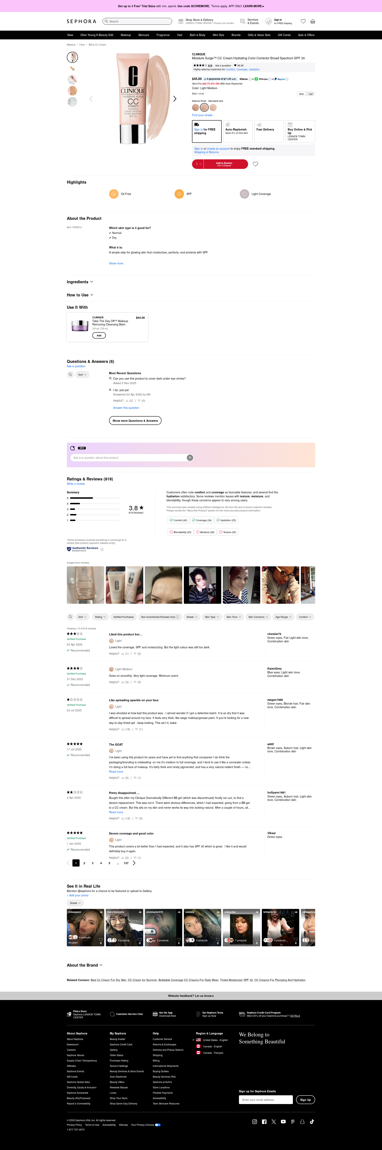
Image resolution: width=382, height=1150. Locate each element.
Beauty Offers (117, 1082)
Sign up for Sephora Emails (257, 1091)
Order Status (116, 1055)
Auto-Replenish (118, 1076)
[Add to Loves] (255, 164)
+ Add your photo (78, 895)
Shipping (158, 1055)
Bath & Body (197, 35)
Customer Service (162, 1039)
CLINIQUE (198, 54)
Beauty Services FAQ (164, 1076)
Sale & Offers (306, 35)
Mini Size (218, 35)
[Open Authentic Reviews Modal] (102, 549)
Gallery (114, 1049)
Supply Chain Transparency (82, 1060)
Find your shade (202, 115)
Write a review (76, 484)
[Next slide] (174, 99)
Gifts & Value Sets (259, 35)
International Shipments (165, 1065)
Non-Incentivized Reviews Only (158, 616)
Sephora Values (75, 1055)
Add (99, 335)
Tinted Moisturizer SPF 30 (236, 980)
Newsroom (73, 1044)
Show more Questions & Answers (135, 421)
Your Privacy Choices (142, 1124)
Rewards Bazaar (119, 1087)
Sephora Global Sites (78, 1082)
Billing (156, 1060)
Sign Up (305, 1100)
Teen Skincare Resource (166, 1103)
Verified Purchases (123, 616)
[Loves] (303, 21)
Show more (116, 263)
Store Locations (161, 1087)
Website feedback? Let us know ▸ (191, 996)
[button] (250, 79)
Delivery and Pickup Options (168, 1049)
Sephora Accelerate (77, 1092)
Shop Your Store (119, 1098)
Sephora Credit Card (121, 1044)
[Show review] (85, 585)
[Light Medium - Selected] (204, 107)
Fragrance (163, 35)
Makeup (126, 35)
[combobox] (137, 21)
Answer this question (126, 408)
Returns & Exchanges (164, 1044)
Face (82, 44)
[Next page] (134, 863)
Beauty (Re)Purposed (78, 1098)
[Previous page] (68, 863)
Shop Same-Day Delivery (123, 1103)
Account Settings (119, 1065)
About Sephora (75, 1039)
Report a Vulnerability (78, 1103)
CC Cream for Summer (142, 980)
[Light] (213, 107)
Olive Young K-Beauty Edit (96, 35)
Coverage (242, 69)
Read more (116, 771)
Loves (113, 1092)
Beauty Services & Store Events (127, 1071)
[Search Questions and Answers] (70, 374)
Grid (301, 93)
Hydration (254, 69)
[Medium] (195, 107)
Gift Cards (284, 35)
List (311, 93)
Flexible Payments (163, 1092)
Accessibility (159, 1098)
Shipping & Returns (206, 152)
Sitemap (123, 1124)
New (70, 35)
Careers (71, 1049)
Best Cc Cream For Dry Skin (108, 980)
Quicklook (80, 336)
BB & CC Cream (97, 44)
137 (126, 863)
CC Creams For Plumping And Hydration (280, 980)
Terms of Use (92, 1124)
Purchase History (119, 1060)
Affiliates (71, 1065)
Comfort (230, 69)
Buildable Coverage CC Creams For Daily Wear (188, 980)
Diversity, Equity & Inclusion (81, 1087)
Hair (179, 35)
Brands (236, 35)
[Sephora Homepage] (81, 21)
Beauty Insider (117, 1039)
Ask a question (223, 65)
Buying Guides (161, 1071)
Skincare (143, 35)
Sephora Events (75, 1071)
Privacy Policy (74, 1124)
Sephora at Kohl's (162, 1082)
